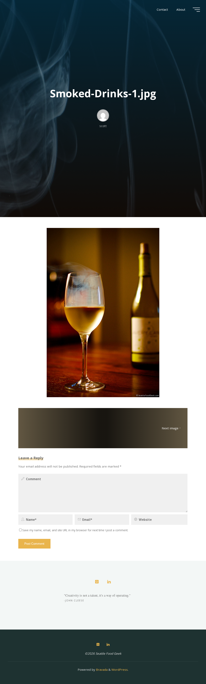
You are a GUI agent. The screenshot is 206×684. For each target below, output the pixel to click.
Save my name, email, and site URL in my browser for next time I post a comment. (75, 530)
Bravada (101, 670)
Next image (170, 428)
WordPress (119, 670)
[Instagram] (97, 581)
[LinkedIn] (109, 581)
